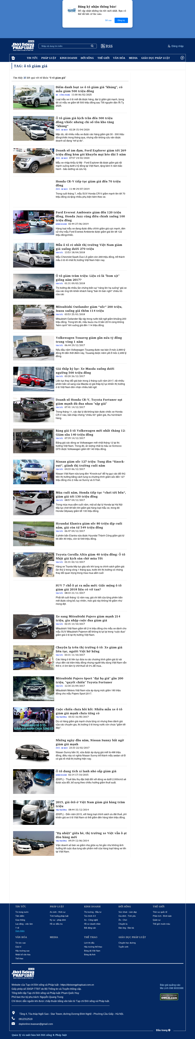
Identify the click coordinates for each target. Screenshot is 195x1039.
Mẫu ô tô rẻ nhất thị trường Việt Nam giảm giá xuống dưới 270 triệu (89, 247)
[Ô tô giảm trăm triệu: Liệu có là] (33, 286)
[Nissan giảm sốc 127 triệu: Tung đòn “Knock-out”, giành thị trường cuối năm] (33, 472)
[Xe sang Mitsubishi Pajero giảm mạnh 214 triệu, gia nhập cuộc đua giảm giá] (33, 626)
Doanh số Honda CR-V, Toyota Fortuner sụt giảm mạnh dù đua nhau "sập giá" (89, 402)
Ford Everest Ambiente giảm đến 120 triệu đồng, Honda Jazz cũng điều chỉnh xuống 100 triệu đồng (90, 216)
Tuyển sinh (123, 947)
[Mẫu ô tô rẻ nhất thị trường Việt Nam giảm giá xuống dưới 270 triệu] (33, 255)
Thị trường (61, 717)
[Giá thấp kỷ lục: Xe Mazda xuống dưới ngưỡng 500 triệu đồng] (33, 379)
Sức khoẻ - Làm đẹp (128, 912)
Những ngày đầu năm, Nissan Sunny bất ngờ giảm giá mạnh (90, 742)
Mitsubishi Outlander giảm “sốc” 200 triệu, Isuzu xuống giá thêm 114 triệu (89, 309)
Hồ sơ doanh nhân (92, 924)
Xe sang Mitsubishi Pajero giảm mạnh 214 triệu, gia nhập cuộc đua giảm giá (88, 618)
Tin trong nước (22, 912)
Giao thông (20, 920)
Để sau (108, 20)
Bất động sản (90, 928)
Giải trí (18, 947)
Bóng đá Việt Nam (92, 951)
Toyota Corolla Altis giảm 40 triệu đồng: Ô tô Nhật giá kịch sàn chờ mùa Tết (90, 556)
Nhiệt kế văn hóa (22, 954)
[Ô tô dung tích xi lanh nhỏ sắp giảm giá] (33, 781)
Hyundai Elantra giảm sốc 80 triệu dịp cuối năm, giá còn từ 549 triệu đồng (89, 525)
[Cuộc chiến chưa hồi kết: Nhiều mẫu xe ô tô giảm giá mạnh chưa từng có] (33, 719)
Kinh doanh (68, 58)
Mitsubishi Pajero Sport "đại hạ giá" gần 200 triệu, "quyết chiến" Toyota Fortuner (89, 680)
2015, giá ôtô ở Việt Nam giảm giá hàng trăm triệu (90, 804)
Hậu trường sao (22, 951)
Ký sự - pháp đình (58, 920)
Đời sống (87, 58)
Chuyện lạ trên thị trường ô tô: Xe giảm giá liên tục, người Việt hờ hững (89, 649)
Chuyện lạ (123, 924)
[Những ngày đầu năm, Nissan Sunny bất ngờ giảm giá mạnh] (33, 750)
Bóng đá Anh (89, 954)
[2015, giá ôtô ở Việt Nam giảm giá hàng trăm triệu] (33, 812)
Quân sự (157, 920)
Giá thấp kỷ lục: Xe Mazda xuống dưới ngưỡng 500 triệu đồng (85, 371)
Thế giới (103, 58)
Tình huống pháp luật (59, 916)
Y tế (17, 928)
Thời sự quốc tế (160, 912)
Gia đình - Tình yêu (127, 916)
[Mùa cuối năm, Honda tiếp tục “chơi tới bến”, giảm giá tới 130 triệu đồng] (33, 503)
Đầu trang (162, 1030)
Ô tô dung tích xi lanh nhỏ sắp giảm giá (86, 771)
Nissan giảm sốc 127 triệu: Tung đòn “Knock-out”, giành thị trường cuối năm (90, 463)
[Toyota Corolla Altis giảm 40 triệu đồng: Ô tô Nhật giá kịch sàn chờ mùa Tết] (33, 564)
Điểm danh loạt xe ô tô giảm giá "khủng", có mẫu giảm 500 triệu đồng (89, 89)
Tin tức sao (20, 943)
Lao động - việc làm (24, 924)
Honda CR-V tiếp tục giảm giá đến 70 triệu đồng (88, 183)
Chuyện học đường (127, 943)
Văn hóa (119, 58)
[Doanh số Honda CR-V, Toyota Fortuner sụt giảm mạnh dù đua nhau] (33, 410)
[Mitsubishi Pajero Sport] (33, 688)
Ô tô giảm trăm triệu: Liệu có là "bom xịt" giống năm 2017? (87, 278)
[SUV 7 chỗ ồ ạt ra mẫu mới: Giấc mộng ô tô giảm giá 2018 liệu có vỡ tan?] (33, 595)
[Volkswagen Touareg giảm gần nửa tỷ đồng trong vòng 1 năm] (33, 348)
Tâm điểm (19, 916)
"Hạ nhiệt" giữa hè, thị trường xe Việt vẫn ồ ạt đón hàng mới (91, 835)
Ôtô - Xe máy (62, 130)
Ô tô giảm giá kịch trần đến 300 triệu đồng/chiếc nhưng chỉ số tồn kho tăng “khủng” (85, 122)
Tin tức (32, 58)
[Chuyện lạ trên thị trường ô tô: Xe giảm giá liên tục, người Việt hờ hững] (33, 657)
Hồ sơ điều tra (56, 924)
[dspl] (12, 58)
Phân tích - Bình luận (162, 916)
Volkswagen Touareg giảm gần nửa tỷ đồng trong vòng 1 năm (89, 340)
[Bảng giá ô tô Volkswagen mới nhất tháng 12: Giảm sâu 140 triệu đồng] (33, 441)
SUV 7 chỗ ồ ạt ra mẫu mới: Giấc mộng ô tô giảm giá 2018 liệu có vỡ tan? (89, 587)
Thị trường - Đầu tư (92, 912)
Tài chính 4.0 (90, 916)
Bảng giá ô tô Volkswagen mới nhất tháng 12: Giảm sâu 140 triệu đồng (91, 433)
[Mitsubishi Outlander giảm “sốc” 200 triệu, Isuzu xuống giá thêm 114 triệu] (33, 317)
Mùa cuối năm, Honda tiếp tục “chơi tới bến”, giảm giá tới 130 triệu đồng (91, 494)
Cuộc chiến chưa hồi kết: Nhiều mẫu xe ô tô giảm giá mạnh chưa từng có (89, 711)
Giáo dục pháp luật (155, 58)
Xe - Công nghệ (63, 95)
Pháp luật (48, 58)
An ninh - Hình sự (58, 912)
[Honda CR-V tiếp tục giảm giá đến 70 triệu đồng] (33, 191)
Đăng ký (121, 20)
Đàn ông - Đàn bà (126, 928)
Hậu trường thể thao (93, 947)
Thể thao (19, 958)
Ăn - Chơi (123, 920)
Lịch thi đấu (89, 943)
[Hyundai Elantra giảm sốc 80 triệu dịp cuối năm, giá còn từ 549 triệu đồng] (33, 533)
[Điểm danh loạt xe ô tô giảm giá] (33, 97)
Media (133, 58)
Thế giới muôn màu (161, 924)
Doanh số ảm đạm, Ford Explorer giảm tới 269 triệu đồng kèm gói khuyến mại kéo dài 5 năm (91, 152)
